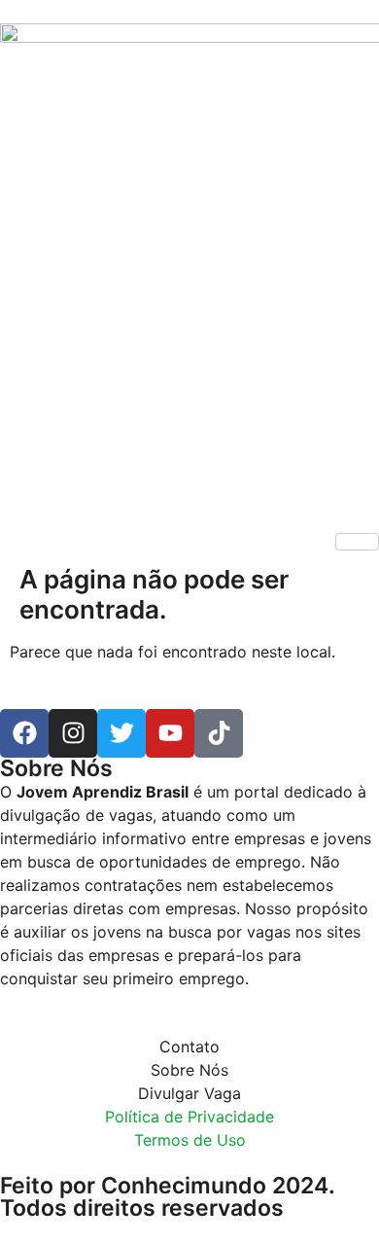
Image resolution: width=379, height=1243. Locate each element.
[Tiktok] (218, 733)
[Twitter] (121, 733)
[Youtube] (170, 733)
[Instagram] (73, 733)
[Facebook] (24, 733)
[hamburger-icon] (357, 541)
